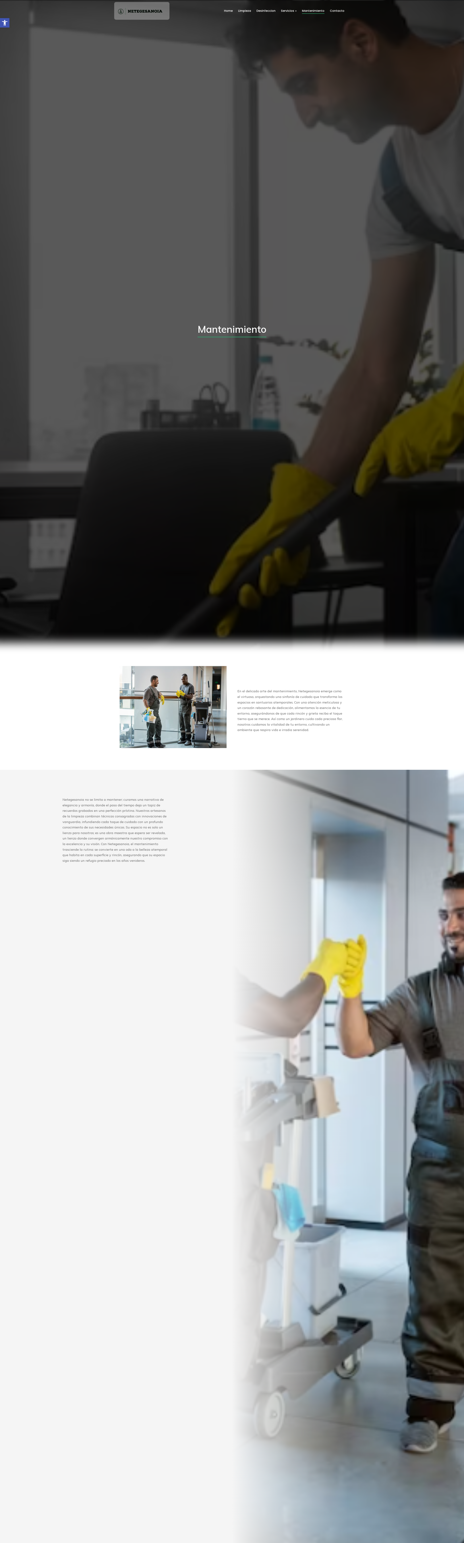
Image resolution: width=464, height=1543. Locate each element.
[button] (4, 23)
